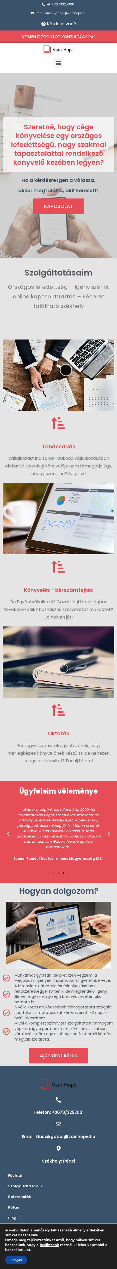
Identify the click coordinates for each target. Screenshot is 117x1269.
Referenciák (19, 1196)
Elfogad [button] (16, 1260)
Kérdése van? (61, 24)
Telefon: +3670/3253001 (58, 1112)
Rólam (14, 1207)
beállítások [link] (49, 1244)
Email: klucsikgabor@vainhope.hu (58, 1136)
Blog (12, 1218)
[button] (58, 63)
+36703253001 (63, 4)
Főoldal (15, 1175)
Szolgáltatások (23, 1186)
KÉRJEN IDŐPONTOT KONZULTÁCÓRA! (58, 36)
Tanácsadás (58, 446)
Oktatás (58, 733)
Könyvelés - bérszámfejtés (58, 590)
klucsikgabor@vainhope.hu (65, 13)
